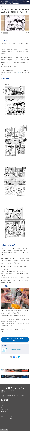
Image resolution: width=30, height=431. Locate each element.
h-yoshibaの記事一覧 (16, 349)
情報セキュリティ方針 (6, 416)
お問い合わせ (4, 409)
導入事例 (3, 407)
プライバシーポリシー (6, 418)
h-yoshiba (5, 32)
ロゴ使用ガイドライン (6, 414)
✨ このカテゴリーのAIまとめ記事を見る (14, 339)
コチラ (19, 72)
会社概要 (3, 402)
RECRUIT (3, 411)
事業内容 (3, 405)
